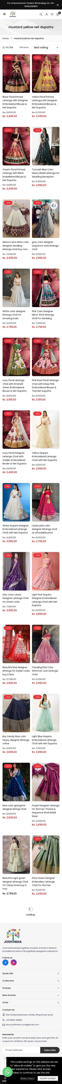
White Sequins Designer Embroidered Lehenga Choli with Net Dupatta (16, 529)
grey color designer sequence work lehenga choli (45, 245)
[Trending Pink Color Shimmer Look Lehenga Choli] (45, 644)
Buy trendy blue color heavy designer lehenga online (16, 740)
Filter (9, 47)
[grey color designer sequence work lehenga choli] (45, 218)
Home (5, 38)
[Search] (41, 14)
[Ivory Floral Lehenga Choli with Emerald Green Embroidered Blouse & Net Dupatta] (16, 357)
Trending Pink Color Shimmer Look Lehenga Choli (45, 671)
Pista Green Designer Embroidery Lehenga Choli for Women (43, 881)
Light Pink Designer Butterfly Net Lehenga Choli (15, 1023)
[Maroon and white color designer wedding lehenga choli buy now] (16, 218)
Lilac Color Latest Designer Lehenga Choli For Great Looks (16, 598)
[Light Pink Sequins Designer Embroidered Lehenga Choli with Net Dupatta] (45, 571)
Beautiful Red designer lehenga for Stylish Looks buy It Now (16, 671)
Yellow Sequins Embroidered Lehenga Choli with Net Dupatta (44, 456)
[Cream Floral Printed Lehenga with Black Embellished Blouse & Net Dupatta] (16, 146)
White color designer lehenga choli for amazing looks (14, 315)
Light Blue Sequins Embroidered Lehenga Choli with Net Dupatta (44, 740)
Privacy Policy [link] (27, 1078)
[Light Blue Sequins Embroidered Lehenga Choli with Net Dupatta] (45, 713)
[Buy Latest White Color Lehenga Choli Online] (45, 996)
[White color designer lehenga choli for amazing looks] (16, 288)
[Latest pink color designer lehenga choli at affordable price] (45, 502)
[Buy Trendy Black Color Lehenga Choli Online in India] (16, 923)
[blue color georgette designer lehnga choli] (16, 782)
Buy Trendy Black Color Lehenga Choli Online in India (16, 951)
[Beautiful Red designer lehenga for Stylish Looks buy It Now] (16, 644)
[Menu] (4, 14)
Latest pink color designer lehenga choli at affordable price (44, 529)
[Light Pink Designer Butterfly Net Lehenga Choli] (16, 996)
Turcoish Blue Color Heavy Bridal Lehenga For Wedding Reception (45, 173)
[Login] (46, 14)
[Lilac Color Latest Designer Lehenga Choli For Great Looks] (16, 571)
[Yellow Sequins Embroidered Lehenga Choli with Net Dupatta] (45, 429)
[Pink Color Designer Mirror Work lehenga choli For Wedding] (45, 288)
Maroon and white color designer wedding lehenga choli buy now (16, 245)
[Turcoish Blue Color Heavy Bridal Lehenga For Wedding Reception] (45, 146)
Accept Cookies (47, 1078)
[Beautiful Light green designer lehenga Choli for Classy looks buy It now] (16, 854)
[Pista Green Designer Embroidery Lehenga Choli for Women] (45, 854)
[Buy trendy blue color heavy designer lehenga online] (16, 713)
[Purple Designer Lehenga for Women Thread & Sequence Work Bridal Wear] (45, 782)
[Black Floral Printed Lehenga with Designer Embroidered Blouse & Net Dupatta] (16, 73)
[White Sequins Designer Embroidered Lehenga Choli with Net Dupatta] (16, 502)
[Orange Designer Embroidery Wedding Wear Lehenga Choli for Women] (45, 923)
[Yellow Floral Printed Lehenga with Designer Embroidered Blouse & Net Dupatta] (45, 73)
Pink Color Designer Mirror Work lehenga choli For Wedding (43, 315)
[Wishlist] (52, 14)
